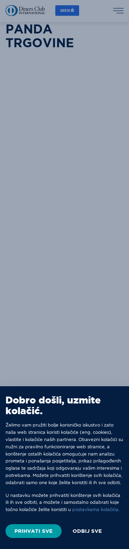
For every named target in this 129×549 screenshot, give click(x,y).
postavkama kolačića (95, 509)
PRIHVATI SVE (33, 531)
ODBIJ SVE (87, 531)
